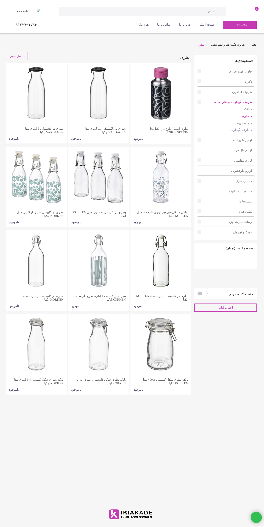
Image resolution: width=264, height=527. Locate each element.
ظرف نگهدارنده (240, 130)
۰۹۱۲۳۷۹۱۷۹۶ (25, 25)
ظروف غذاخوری (241, 92)
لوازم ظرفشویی (241, 170)
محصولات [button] (241, 24)
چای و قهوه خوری (240, 71)
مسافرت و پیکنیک (240, 191)
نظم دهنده (245, 211)
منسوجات (245, 201)
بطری (201, 44)
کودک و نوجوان (242, 232)
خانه (254, 44)
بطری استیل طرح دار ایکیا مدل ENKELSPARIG (168, 130)
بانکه (247, 109)
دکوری (248, 81)
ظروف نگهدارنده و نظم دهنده (228, 44)
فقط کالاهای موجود (240, 294)
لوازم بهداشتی (243, 160)
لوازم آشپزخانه (242, 140)
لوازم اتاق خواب (242, 150)
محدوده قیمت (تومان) (240, 248)
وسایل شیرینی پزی (240, 221)
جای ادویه (243, 123)
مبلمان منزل (244, 181)
